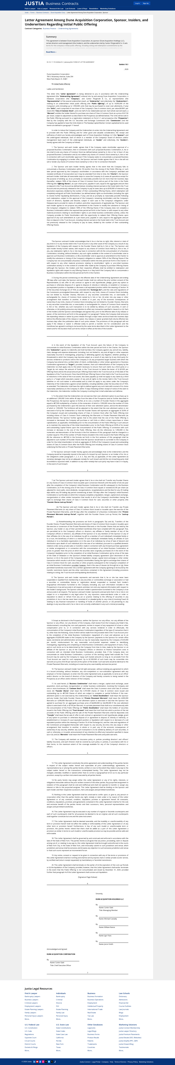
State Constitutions (63, 1028)
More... (27, 1019)
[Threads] (46, 1061)
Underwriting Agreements (68, 28)
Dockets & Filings (31, 1047)
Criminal (59, 1000)
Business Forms (94, 1034)
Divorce (59, 1003)
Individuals (61, 993)
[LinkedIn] (34, 1061)
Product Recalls (93, 1037)
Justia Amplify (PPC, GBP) (128, 1041)
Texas (58, 1047)
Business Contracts (42, 12)
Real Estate (92, 1013)
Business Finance (49, 28)
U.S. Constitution (31, 1028)
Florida (58, 1041)
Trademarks (92, 1044)
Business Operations (95, 1000)
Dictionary (123, 996)
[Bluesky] (49, 1061)
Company (105, 1062)
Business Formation (95, 996)
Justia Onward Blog (126, 1044)
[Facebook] (40, 1061)
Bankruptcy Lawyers (32, 996)
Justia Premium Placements (129, 1034)
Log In (137, 3)
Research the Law (56, 9)
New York (59, 1044)
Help (111, 1062)
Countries (91, 1047)
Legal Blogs (92, 1031)
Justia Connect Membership (129, 1028)
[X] (52, 1061)
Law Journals (124, 1009)
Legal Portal (96, 1062)
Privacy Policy (133, 1062)
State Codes (60, 1031)
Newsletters (93, 9)
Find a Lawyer (30, 9)
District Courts (30, 1044)
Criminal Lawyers (31, 1003)
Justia (26, 12)
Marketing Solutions (108, 9)
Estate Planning (62, 1009)
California (59, 1037)
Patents (90, 1041)
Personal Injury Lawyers (34, 1016)
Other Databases (95, 1024)
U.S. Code (28, 1031)
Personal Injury (62, 1016)
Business (91, 993)
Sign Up (146, 3)
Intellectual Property (95, 1006)
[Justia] (34, 3)
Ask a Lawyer (42, 9)
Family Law (60, 1013)
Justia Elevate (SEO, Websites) (130, 1037)
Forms (32, 12)
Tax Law (91, 1016)
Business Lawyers (31, 1000)
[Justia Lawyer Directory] (55, 1061)
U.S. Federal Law (32, 1024)
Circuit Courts (30, 1041)
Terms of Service (120, 1062)
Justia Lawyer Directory (128, 1031)
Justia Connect (85, 1062)
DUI (57, 1006)
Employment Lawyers (33, 1006)
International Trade (95, 1009)
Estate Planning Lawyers (34, 1009)
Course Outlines (125, 1006)
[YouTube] (37, 1061)
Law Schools (70, 9)
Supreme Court (30, 1037)
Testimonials (124, 1047)
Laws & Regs (82, 9)
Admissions (123, 1000)
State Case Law (62, 1034)
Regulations (29, 1034)
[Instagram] (43, 1061)
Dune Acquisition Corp (58, 12)
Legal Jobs (91, 1028)
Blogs (121, 1013)
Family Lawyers (30, 1013)
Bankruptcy (60, 996)
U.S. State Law (62, 1024)
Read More (50, 52)
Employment (92, 1003)
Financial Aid (123, 1003)
